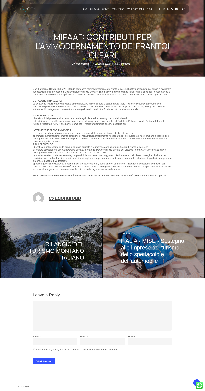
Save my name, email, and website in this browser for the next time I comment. (77, 349)
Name (37, 336)
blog (102, 27)
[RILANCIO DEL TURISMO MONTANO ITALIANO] (51, 248)
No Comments (122, 63)
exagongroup (82, 63)
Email (84, 336)
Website (132, 336)
